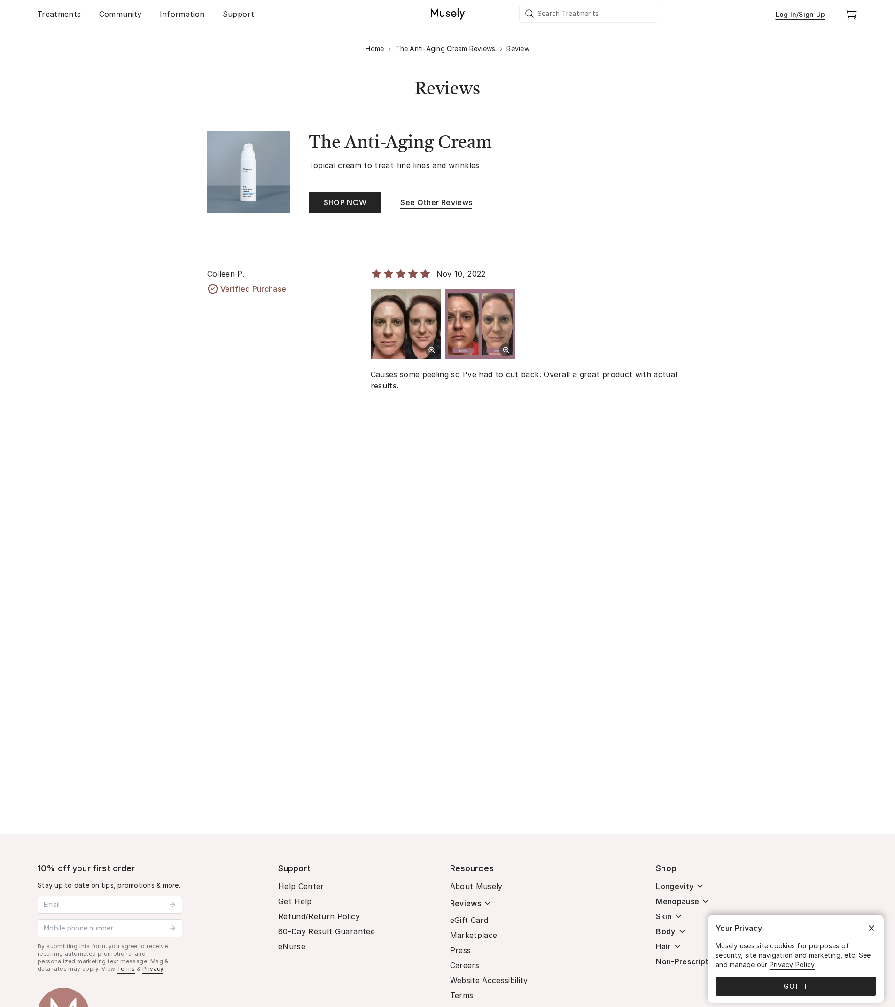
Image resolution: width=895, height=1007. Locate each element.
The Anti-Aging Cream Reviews (445, 49)
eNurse (291, 946)
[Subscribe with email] (172, 905)
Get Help (295, 901)
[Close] (871, 928)
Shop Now (345, 202)
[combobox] (588, 13)
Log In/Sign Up (800, 14)
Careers (464, 965)
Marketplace (474, 935)
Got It (796, 986)
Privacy (152, 968)
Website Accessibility (489, 980)
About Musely (476, 886)
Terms (126, 968)
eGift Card (469, 920)
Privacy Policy (792, 964)
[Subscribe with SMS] (172, 928)
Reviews (465, 903)
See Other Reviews (436, 202)
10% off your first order (86, 868)
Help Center (301, 886)
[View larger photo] (431, 349)
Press (460, 950)
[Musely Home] (448, 14)
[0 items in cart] (851, 14)
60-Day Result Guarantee (326, 931)
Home (375, 49)
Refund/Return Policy (319, 916)
